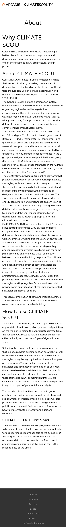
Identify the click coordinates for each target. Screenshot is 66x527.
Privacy (33, 518)
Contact (33, 494)
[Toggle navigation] (6, 10)
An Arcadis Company (33, 523)
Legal (33, 509)
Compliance (33, 513)
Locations (33, 499)
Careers (33, 504)
